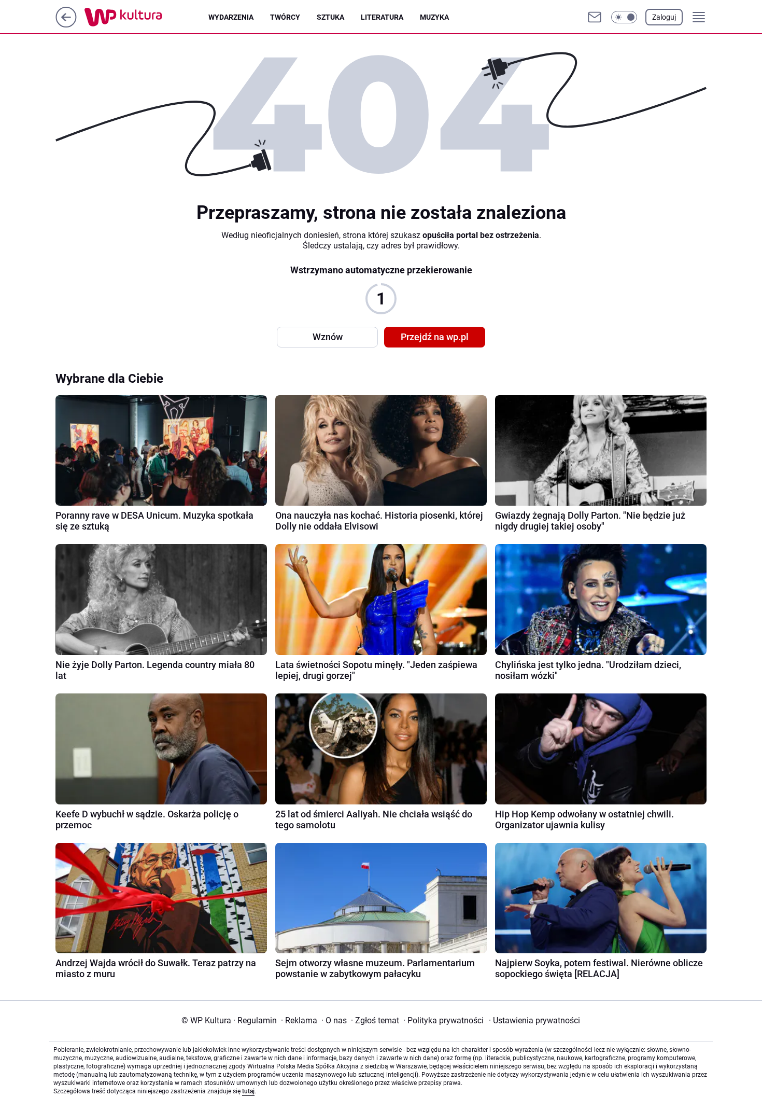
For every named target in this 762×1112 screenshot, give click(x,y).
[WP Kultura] (146, 17)
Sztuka (330, 17)
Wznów (328, 336)
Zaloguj (664, 17)
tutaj (248, 1091)
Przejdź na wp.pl (435, 336)
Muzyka (434, 17)
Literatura (382, 17)
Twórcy (285, 17)
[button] (624, 17)
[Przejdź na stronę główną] (66, 25)
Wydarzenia (230, 17)
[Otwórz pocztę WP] (594, 17)
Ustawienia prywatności (534, 1020)
